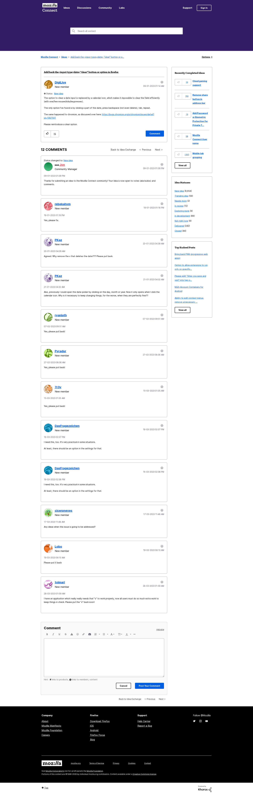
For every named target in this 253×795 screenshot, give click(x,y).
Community (105, 7)
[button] (47, 134)
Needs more (181, 201)
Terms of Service (96, 763)
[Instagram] (200, 721)
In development (182, 216)
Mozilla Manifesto (51, 725)
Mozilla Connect (50, 8)
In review (179, 206)
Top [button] (46, 787)
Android (94, 730)
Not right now (181, 221)
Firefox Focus (97, 735)
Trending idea (181, 196)
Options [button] (206, 57)
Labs (122, 7)
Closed (178, 231)
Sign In (204, 8)
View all (182, 165)
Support (187, 7)
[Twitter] (194, 721)
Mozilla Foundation (52, 730)
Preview (160, 630)
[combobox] (126, 30)
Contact (147, 763)
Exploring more (182, 211)
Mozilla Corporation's (55, 771)
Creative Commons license (144, 774)
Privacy (116, 763)
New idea (58, 93)
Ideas (67, 7)
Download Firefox (100, 721)
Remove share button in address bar (200, 99)
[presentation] (47, 634)
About (45, 721)
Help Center (143, 721)
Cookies (131, 763)
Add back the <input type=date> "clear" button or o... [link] (97, 57)
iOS (92, 725)
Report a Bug (144, 725)
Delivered (179, 226)
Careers (46, 735)
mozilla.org (76, 763)
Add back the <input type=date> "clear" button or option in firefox (81, 72)
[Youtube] (206, 721)
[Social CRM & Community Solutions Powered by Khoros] (204, 789)
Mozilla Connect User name (200, 139)
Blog (92, 739)
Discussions (84, 7)
